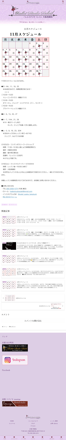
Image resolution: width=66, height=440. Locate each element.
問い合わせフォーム (10, 197)
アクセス (33, 426)
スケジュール (13, 204)
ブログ (33, 423)
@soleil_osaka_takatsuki (27, 194)
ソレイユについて (33, 421)
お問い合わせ (54, 423)
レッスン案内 (54, 421)
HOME (12, 421)
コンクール (12, 423)
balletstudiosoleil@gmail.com (21, 191)
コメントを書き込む (33, 321)
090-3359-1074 (12, 188)
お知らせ (5, 204)
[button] (60, 255)
